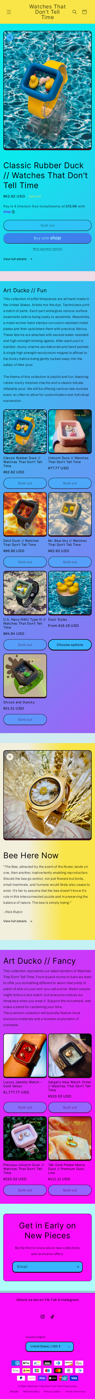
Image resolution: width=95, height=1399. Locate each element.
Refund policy (31, 1391)
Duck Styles (57, 619)
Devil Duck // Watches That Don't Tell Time (21, 543)
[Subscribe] (77, 1266)
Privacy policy (52, 1391)
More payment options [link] (47, 248)
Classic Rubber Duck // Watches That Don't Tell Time (22, 462)
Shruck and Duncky (19, 702)
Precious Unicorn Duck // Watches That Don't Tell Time (23, 1169)
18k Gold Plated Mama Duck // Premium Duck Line (66, 1169)
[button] (9, 12)
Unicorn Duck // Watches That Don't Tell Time (68, 460)
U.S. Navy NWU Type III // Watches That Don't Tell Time (24, 623)
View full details (15, 259)
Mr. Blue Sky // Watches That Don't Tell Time (67, 543)
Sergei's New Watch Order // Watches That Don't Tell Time (69, 1086)
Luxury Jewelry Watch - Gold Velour (22, 1084)
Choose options (70, 645)
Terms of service (75, 1391)
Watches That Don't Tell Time (45, 1386)
